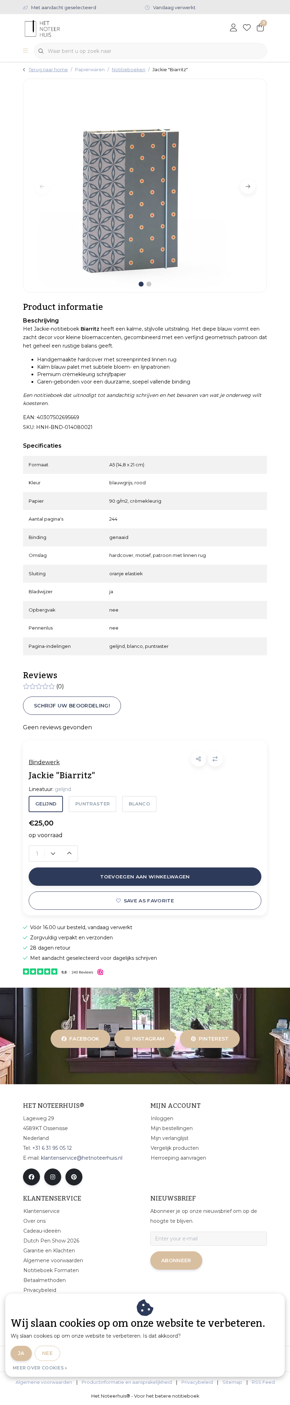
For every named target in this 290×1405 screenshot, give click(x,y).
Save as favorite (149, 900)
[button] (198, 759)
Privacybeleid (197, 1382)
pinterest (213, 1039)
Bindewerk (44, 762)
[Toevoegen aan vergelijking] (215, 759)
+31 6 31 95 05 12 (52, 1148)
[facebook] (31, 1176)
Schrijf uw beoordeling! (72, 705)
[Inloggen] (233, 28)
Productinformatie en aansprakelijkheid (127, 1382)
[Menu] (25, 51)
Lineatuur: (50, 789)
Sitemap (232, 1382)
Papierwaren (90, 69)
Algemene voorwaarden (44, 1382)
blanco (139, 803)
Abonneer (176, 1260)
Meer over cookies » (40, 1367)
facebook (84, 1039)
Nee (47, 1353)
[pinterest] (73, 1176)
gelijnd (45, 803)
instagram (149, 1039)
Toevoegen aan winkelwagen (145, 876)
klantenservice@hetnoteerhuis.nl (81, 1158)
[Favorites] (247, 28)
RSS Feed (263, 1382)
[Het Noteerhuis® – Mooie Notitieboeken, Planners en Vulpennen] (55, 28)
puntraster (92, 803)
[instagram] (52, 1176)
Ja (21, 1353)
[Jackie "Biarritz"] (145, 186)
